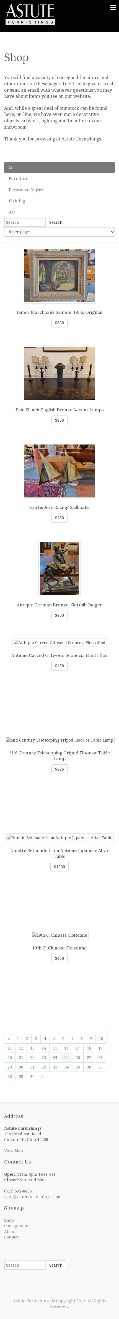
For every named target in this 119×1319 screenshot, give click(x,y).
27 (89, 1057)
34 (66, 1067)
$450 (59, 518)
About (10, 1231)
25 (66, 1057)
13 (32, 1048)
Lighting (17, 201)
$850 (59, 322)
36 (89, 1067)
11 (9, 1048)
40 (32, 1076)
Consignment (17, 1226)
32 (44, 1067)
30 (21, 1067)
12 (21, 1048)
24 (55, 1057)
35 (78, 1067)
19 (100, 1048)
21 (21, 1057)
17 (78, 1048)
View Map (13, 1150)
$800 (59, 615)
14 (44, 1048)
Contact (11, 1237)
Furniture (18, 178)
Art (12, 212)
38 (9, 1076)
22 (32, 1057)
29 (9, 1067)
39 (21, 1076)
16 (66, 1048)
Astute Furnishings (32, 1301)
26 (78, 1057)
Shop (9, 1220)
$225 (59, 769)
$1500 (59, 866)
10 (101, 1038)
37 (100, 1067)
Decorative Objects (26, 190)
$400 (59, 958)
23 (44, 1057)
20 (9, 1057)
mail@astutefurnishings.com (32, 1196)
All (11, 167)
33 (55, 1067)
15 (55, 1048)
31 (32, 1067)
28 (100, 1057)
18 (89, 1048)
